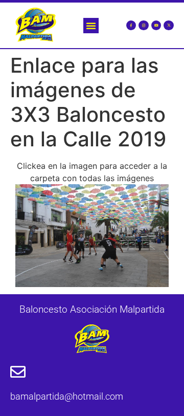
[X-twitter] (169, 25)
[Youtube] (156, 25)
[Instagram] (144, 25)
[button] (91, 25)
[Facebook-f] (131, 25)
